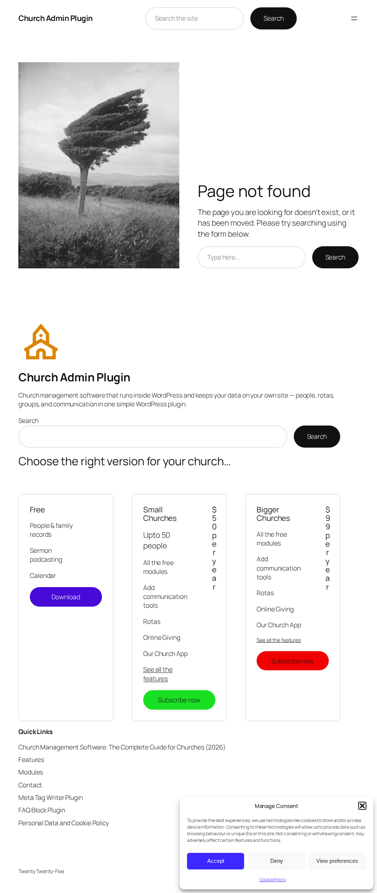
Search (273, 18)
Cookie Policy (273, 879)
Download (66, 596)
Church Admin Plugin (55, 18)
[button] (362, 805)
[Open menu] (354, 18)
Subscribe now (179, 699)
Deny (276, 861)
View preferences (337, 861)
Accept (215, 861)
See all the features (158, 673)
